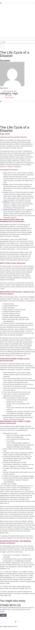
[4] (8, 503)
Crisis (6, 97)
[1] (1, 563)
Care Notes (8, 95)
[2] (21, 166)
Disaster (11, 97)
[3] (25, 355)
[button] (17, 37)
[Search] (2, 45)
